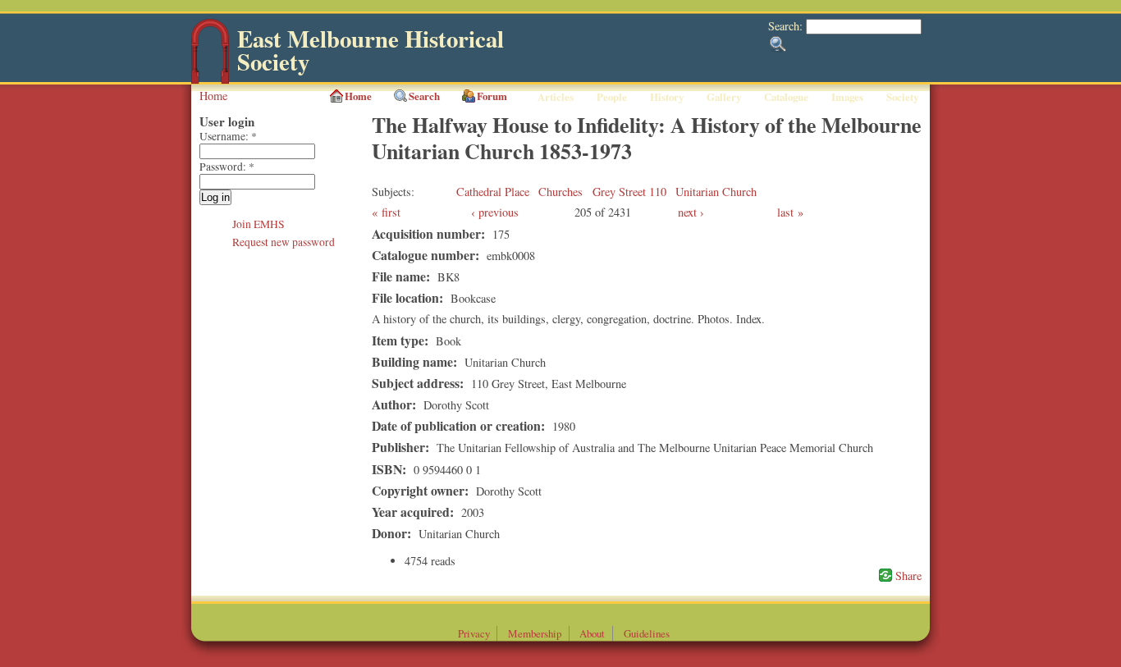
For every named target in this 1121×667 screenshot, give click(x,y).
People (612, 96)
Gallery (724, 96)
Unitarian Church (716, 191)
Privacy (474, 633)
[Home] (210, 80)
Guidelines (647, 633)
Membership (534, 633)
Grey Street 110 (629, 191)
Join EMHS (258, 224)
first (391, 212)
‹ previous (495, 212)
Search (424, 96)
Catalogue (786, 96)
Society (902, 96)
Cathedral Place (492, 191)
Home (213, 95)
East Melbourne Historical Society (370, 50)
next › (691, 212)
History (667, 96)
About (592, 633)
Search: (787, 26)
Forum (492, 96)
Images (847, 96)
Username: (228, 136)
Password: (226, 166)
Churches (560, 191)
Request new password (283, 242)
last (785, 212)
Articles (556, 96)
